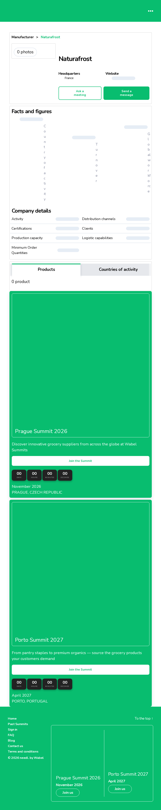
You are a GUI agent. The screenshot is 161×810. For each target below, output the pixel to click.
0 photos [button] (25, 52)
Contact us (15, 746)
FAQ (11, 735)
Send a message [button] (126, 93)
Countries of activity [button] (118, 269)
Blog (11, 740)
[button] (127, 78)
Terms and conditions (23, 751)
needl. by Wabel (32, 758)
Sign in (12, 729)
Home (12, 718)
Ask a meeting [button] (80, 93)
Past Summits (18, 724)
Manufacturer (23, 37)
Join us (67, 792)
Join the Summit (80, 461)
